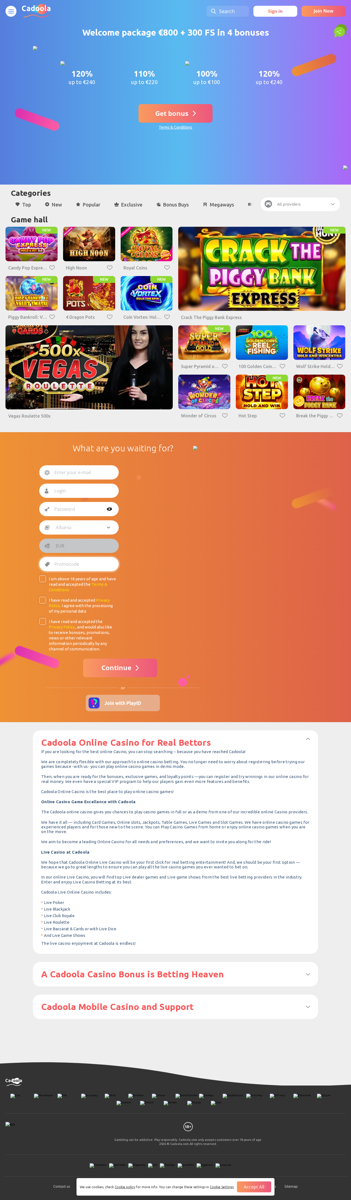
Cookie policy (125, 1187)
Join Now (323, 11)
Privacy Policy (62, 627)
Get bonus (171, 113)
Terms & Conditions (175, 127)
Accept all (254, 1187)
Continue (116, 667)
